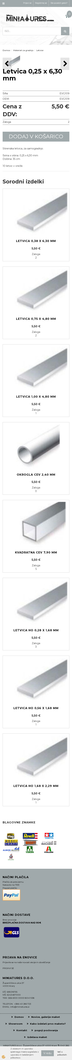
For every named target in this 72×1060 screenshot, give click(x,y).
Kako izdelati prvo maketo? (48, 1023)
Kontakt (21, 1030)
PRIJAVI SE (8, 968)
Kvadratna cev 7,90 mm (36, 552)
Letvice (39, 50)
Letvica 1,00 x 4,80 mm (36, 396)
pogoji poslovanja (46, 1030)
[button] (64, 64)
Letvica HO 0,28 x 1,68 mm (36, 630)
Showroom (16, 1023)
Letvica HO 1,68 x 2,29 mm (36, 786)
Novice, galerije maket (45, 1017)
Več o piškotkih (62, 1053)
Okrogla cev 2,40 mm (36, 474)
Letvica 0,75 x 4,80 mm (36, 319)
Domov (6, 50)
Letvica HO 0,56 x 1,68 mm (36, 708)
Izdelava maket (37, 1037)
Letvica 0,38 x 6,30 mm (36, 241)
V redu (48, 1053)
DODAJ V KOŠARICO (36, 136)
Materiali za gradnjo (23, 50)
